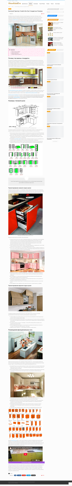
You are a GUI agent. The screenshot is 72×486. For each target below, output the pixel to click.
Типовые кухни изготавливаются (13, 94)
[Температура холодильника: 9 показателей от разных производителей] (55, 117)
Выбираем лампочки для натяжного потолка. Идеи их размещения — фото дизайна (58, 43)
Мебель (30, 3)
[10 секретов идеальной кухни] (55, 73)
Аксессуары (57, 3)
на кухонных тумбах (17, 138)
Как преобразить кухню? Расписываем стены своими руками (57, 28)
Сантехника (36, 3)
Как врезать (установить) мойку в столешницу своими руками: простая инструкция (58, 38)
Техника (47, 3)
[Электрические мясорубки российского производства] (55, 102)
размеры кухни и (15, 19)
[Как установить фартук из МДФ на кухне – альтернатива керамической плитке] (55, 131)
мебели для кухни (14, 440)
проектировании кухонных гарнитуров (16, 90)
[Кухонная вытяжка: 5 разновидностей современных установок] (55, 87)
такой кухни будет (17, 97)
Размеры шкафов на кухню (57, 32)
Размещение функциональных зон (16, 54)
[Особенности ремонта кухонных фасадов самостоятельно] (55, 58)
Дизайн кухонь (25, 3)
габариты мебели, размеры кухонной (31, 92)
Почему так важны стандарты (15, 51)
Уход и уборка (42, 3)
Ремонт (52, 3)
